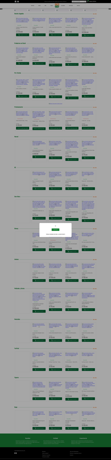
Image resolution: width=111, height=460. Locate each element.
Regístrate (55, 229)
